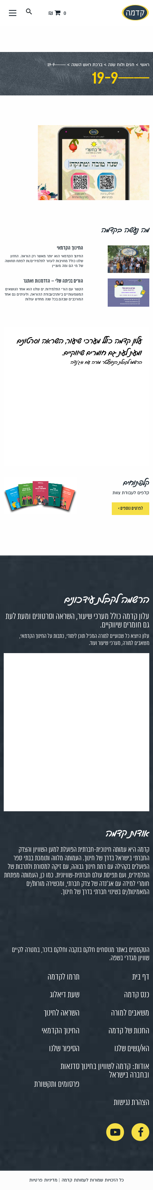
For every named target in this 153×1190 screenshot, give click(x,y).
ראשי (144, 65)
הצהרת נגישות (131, 1102)
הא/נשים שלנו (131, 1048)
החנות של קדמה (128, 1031)
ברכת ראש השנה (86, 65)
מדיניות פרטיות (43, 1180)
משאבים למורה (130, 1013)
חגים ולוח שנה (121, 65)
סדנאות (70, 1066)
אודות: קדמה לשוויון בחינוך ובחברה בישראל (115, 1071)
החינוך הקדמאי (60, 1031)
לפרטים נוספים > (130, 508)
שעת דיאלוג (64, 995)
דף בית (140, 977)
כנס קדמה (136, 995)
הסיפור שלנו (64, 1048)
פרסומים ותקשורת (56, 1084)
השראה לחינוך (61, 1013)
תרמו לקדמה (63, 977)
